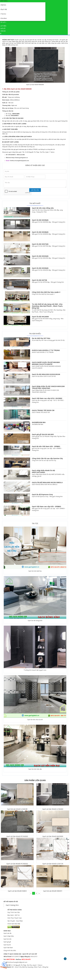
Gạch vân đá (7, 933)
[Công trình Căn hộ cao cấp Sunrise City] (17, 463)
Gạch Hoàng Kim (12, 905)
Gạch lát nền (7, 939)
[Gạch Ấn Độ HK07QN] (17, 248)
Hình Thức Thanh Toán (14, 918)
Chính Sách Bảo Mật (13, 924)
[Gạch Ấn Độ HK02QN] (17, 260)
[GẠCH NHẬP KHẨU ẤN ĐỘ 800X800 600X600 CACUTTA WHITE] (17, 366)
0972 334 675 (26, 959)
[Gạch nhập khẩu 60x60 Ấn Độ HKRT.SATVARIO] (17, 475)
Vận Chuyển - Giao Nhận (15, 921)
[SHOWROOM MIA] (17, 427)
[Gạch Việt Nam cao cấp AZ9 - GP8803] (17, 511)
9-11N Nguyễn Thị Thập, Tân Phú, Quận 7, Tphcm (26, 965)
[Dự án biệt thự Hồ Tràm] (17, 342)
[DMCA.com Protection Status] (13, 927)
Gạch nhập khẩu (9, 936)
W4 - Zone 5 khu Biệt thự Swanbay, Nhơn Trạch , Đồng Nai (30, 967)
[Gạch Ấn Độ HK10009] (17, 321)
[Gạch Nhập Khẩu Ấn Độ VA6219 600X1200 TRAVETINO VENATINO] (17, 390)
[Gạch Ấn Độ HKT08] (17, 284)
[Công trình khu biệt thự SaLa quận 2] (17, 296)
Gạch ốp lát (7, 945)
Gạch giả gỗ (7, 942)
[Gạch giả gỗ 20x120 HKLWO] (17, 439)
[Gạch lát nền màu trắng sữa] (17, 212)
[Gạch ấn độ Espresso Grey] (17, 499)
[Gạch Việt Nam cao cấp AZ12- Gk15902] (17, 402)
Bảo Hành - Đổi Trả (13, 915)
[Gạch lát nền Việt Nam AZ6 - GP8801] (17, 451)
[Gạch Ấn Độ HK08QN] (17, 236)
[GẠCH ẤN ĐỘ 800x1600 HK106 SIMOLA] (17, 487)
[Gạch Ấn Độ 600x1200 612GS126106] (17, 378)
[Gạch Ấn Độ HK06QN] (17, 272)
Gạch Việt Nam (8, 947)
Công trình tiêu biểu (10, 950)
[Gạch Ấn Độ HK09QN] (17, 224)
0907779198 (10, 959)
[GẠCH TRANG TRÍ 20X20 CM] (17, 414)
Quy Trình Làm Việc (13, 912)
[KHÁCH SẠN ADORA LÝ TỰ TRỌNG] (17, 354)
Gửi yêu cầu (35, 190)
